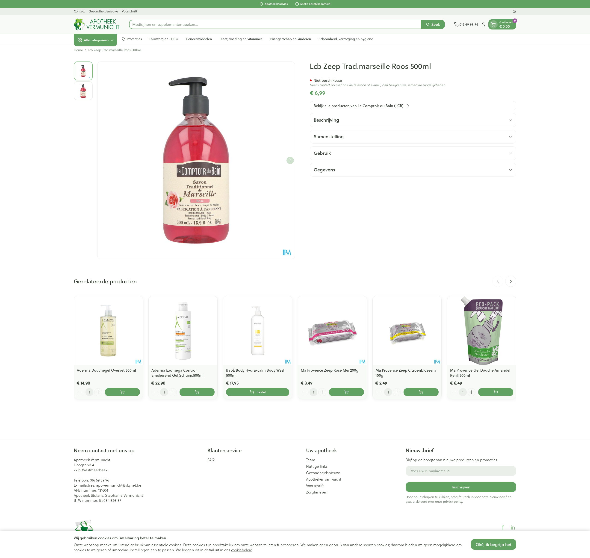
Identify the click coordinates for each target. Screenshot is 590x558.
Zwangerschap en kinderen (290, 39)
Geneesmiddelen (199, 39)
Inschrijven (461, 487)
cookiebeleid (241, 549)
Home (78, 50)
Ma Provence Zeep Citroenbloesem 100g (405, 372)
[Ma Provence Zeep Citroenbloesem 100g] (407, 330)
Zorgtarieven (316, 492)
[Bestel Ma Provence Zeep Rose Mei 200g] (346, 392)
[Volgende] (290, 160)
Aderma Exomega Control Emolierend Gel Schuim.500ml (177, 372)
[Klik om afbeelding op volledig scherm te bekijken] (196, 160)
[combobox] (275, 24)
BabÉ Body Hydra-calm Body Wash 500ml (256, 372)
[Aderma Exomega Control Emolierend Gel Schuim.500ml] (183, 330)
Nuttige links (316, 466)
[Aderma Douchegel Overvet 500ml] (108, 330)
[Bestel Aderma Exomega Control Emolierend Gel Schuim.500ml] (197, 392)
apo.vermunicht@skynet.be (118, 485)
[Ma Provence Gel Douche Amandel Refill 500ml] (481, 330)
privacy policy (452, 501)
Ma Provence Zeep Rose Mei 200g (329, 370)
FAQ (211, 459)
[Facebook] (503, 527)
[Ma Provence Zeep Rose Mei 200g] (332, 330)
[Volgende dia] (510, 281)
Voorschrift (129, 11)
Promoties (134, 39)
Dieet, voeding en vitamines (240, 39)
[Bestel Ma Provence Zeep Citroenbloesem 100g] (421, 392)
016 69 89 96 (99, 480)
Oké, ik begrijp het (493, 544)
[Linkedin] (512, 527)
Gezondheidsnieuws (103, 11)
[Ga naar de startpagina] (97, 24)
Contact (79, 11)
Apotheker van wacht (323, 479)
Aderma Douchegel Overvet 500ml (106, 370)
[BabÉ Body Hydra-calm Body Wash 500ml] (257, 330)
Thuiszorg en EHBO (163, 39)
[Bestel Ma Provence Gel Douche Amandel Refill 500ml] (495, 392)
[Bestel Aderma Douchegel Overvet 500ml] (122, 392)
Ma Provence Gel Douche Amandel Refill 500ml (480, 372)
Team (310, 459)
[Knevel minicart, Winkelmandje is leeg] (493, 24)
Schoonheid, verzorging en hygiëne (346, 39)
